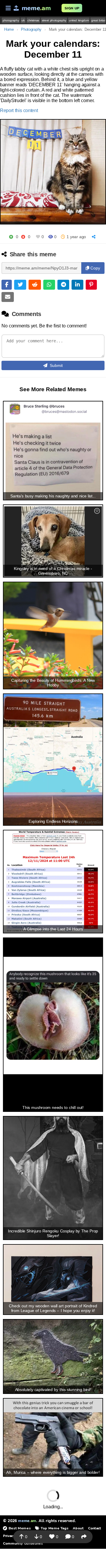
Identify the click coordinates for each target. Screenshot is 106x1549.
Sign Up (71, 8)
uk (22, 20)
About (78, 1528)
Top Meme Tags (54, 1528)
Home (9, 29)
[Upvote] (11, 237)
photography (11, 20)
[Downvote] (23, 237)
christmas (33, 20)
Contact (94, 1528)
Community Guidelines (23, 1543)
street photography (54, 20)
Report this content (19, 110)
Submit (56, 365)
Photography (31, 29)
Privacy (9, 1535)
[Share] (94, 236)
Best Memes (20, 1528)
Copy (94, 268)
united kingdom (79, 20)
